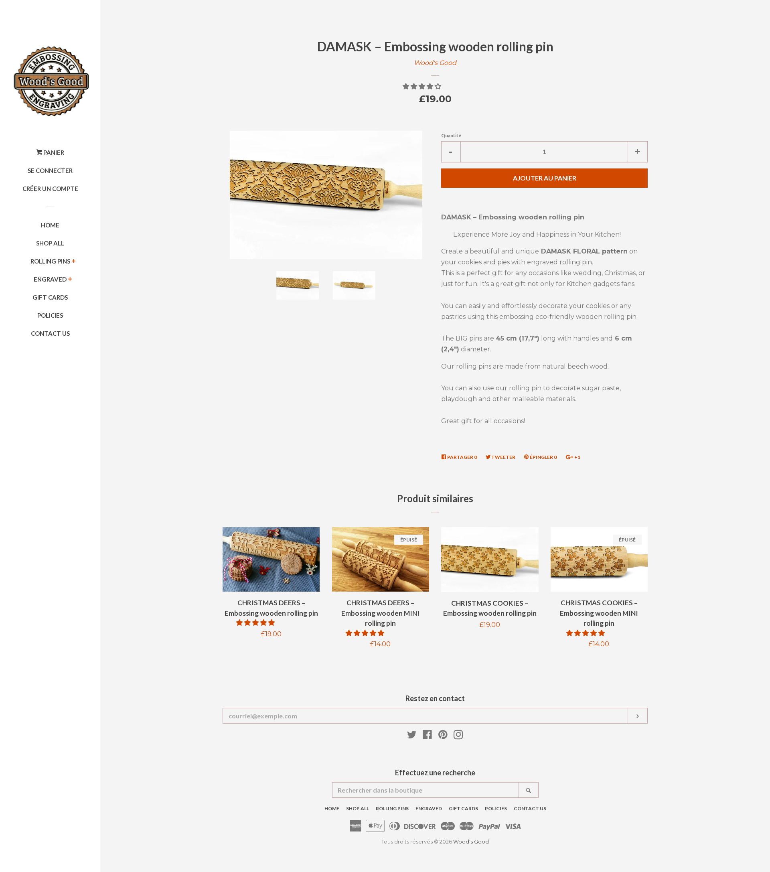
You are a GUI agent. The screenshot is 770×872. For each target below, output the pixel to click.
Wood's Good (435, 63)
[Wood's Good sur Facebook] (427, 736)
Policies (50, 315)
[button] (423, 86)
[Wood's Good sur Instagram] (458, 736)
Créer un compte (50, 188)
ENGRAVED (50, 279)
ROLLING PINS (50, 261)
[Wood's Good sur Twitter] (412, 736)
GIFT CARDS (50, 297)
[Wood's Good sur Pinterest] (443, 736)
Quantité (451, 135)
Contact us (50, 333)
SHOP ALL (50, 243)
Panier (53, 152)
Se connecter (50, 170)
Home (50, 225)
